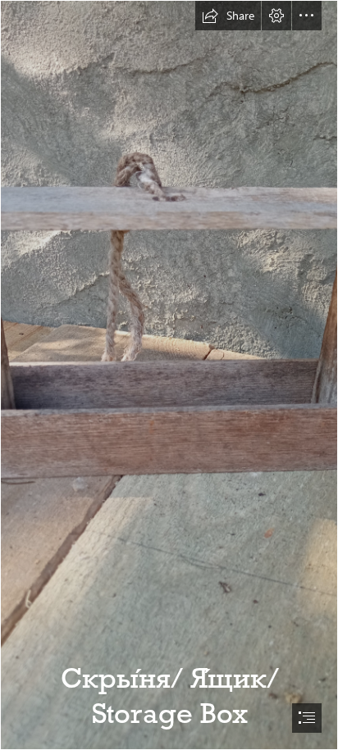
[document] (169, 375)
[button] (228, 15)
